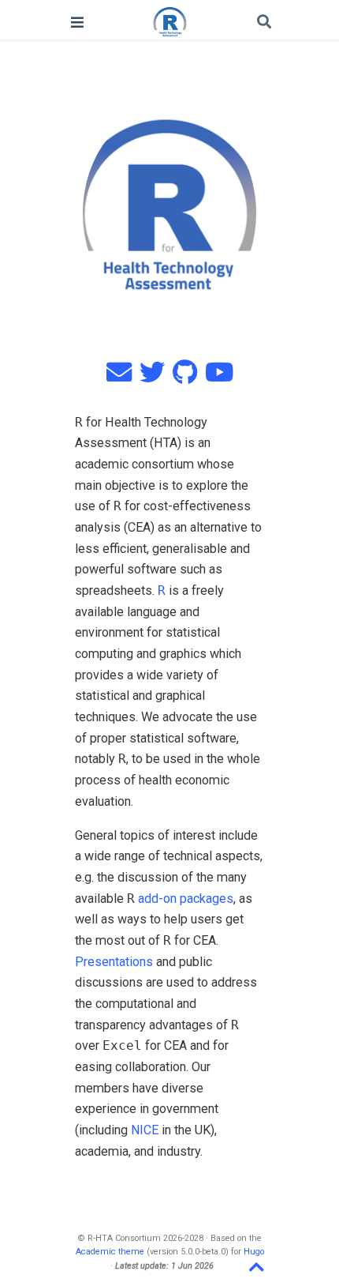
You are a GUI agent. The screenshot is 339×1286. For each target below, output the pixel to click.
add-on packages (185, 898)
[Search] (264, 22)
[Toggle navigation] (77, 22)
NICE (144, 1129)
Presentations (114, 961)
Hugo (254, 1252)
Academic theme (110, 1252)
